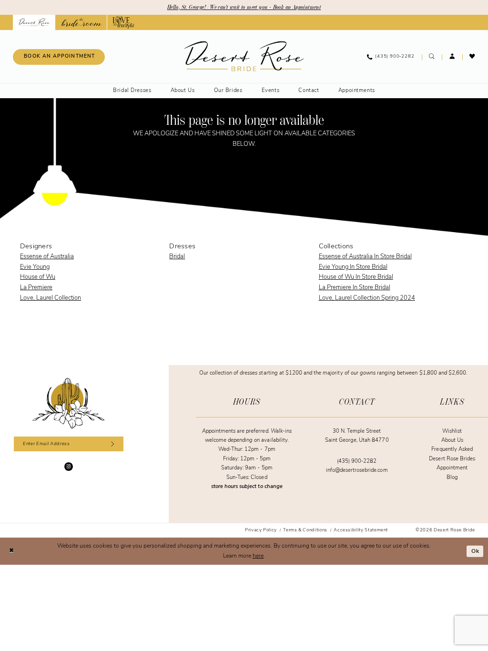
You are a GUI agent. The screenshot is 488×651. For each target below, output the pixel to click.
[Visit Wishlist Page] (472, 56)
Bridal (177, 257)
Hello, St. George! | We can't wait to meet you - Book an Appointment (244, 7)
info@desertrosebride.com (357, 470)
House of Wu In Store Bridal (356, 277)
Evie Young (35, 267)
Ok (475, 551)
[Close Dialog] (12, 551)
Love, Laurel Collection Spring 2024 (367, 298)
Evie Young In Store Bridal (353, 267)
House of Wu (37, 277)
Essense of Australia (47, 257)
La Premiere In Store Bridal (354, 288)
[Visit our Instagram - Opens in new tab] (68, 466)
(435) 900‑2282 (356, 461)
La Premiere (36, 288)
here (258, 556)
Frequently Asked (452, 449)
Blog (452, 477)
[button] (452, 56)
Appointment (452, 468)
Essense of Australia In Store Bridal (365, 257)
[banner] (244, 56)
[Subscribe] (111, 444)
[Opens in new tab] (81, 22)
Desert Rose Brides (452, 459)
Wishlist (452, 431)
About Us (452, 440)
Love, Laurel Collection (50, 298)
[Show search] (432, 56)
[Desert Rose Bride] (68, 403)
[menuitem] (59, 57)
